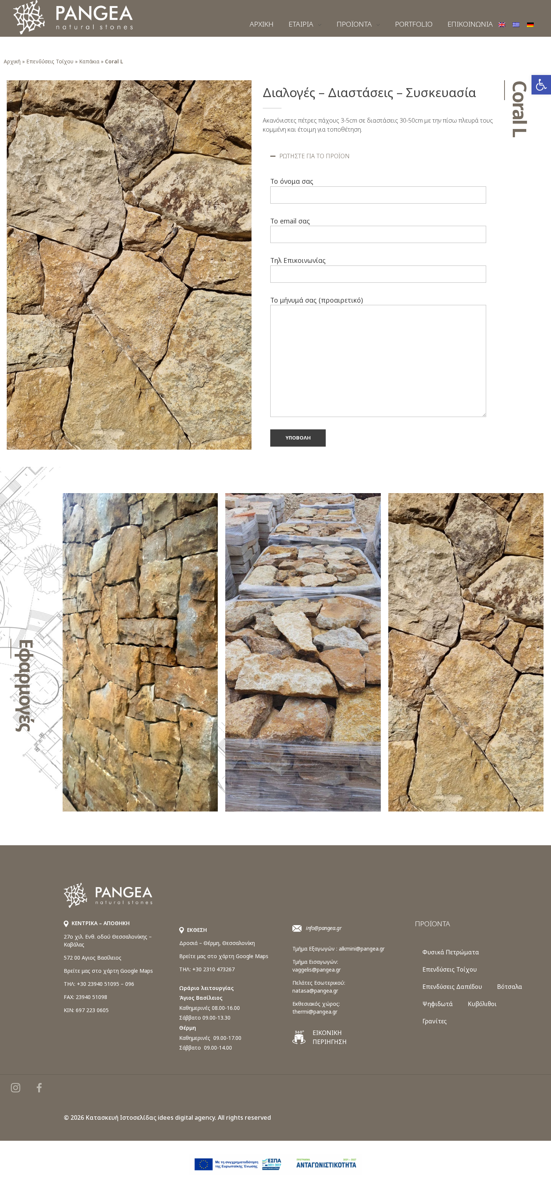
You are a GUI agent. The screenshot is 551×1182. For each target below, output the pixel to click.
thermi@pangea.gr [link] (314, 1011)
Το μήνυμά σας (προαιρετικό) (316, 300)
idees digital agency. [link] (187, 1117)
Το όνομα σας (291, 181)
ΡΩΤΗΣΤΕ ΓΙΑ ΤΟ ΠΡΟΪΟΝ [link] (314, 156)
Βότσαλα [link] (509, 986)
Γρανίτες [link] (434, 1021)
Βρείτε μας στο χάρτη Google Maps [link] (108, 970)
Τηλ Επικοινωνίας (298, 260)
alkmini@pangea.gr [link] (362, 948)
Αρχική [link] (12, 61)
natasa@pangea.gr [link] (315, 990)
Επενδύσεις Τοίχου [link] (49, 61)
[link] (541, 84)
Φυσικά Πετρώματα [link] (450, 952)
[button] (378, 156)
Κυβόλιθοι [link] (482, 1004)
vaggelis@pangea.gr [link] (316, 969)
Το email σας (290, 220)
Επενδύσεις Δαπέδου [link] (452, 986)
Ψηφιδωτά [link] (437, 1004)
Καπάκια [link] (89, 61)
